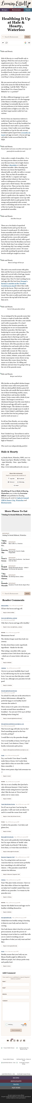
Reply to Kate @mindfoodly (10, 946)
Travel (28, 10)
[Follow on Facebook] (24, 1041)
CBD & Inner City (8, 500)
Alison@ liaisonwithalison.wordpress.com (12, 724)
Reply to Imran (6, 966)
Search (27, 37)
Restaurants (16, 10)
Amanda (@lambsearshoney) (9, 691)
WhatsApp (21, 482)
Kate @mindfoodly (6, 917)
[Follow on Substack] (11, 1041)
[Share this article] (2, 42)
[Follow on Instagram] (14, 1041)
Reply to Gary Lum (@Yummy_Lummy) (12, 627)
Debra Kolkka (4, 605)
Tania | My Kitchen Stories (8, 804)
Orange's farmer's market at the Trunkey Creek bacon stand (14, 283)
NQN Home (16, 1088)
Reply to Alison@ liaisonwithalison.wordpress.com (15, 750)
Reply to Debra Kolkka (8, 612)
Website (4, 994)
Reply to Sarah (7, 776)
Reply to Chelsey (7, 897)
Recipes (4, 10)
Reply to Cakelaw (7, 685)
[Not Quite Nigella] (16, 4)
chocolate (13, 165)
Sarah (2, 755)
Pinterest (12, 482)
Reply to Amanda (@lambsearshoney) (12, 718)
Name (4, 981)
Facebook (21, 478)
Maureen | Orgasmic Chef (8, 857)
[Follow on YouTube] (8, 1041)
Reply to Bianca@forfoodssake (11, 851)
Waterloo (20, 500)
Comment (4, 1000)
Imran (2, 951)
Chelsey (3, 880)
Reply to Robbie (7, 799)
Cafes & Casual (23, 498)
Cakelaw (3, 668)
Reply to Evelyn (7, 831)
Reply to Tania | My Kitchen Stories (11, 816)
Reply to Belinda (7, 662)
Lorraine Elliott (20, 1095)
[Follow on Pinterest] (18, 1041)
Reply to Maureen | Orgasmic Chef (11, 874)
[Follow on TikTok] (21, 1041)
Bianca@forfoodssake (7, 837)
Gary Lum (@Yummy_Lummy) (9, 618)
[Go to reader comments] (6, 42)
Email (17, 485)
